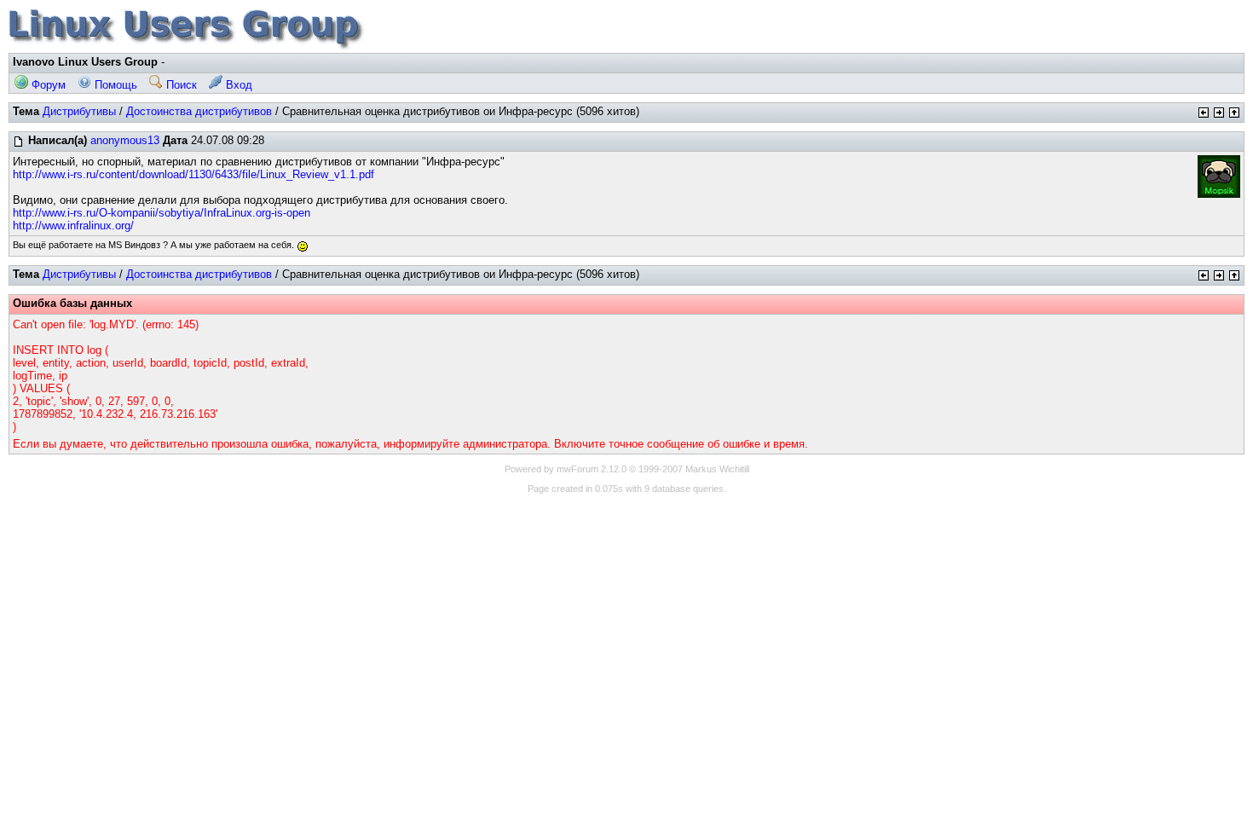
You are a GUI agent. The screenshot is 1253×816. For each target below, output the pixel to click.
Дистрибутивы (79, 111)
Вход (237, 84)
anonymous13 (124, 140)
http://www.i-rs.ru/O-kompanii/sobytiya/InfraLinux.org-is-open (161, 212)
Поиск (180, 84)
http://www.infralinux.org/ (73, 225)
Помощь (114, 84)
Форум (47, 84)
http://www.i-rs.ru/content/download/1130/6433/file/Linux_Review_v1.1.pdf (193, 174)
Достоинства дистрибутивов (199, 111)
